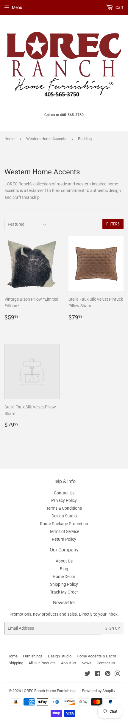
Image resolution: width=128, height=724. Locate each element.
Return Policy (64, 539)
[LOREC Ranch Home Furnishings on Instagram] (118, 674)
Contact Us (64, 493)
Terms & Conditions (64, 508)
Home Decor (64, 576)
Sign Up (112, 628)
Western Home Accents (46, 138)
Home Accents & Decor (96, 656)
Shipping (16, 663)
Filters (113, 224)
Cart (119, 7)
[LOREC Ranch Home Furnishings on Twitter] (87, 674)
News (86, 663)
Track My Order (64, 592)
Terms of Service (64, 531)
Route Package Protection (64, 523)
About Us (64, 561)
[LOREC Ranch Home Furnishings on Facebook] (97, 674)
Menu (17, 7)
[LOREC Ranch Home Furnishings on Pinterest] (107, 674)
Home (9, 138)
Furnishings (33, 656)
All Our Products (42, 663)
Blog (64, 568)
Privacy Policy (64, 500)
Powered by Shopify (98, 690)
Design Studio (64, 516)
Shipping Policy (64, 584)
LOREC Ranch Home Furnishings (49, 690)
